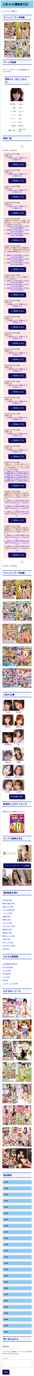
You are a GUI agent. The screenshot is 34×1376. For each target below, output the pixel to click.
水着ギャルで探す (8, 906)
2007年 (6, 1294)
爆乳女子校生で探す (8, 903)
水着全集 (5, 980)
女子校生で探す (7, 900)
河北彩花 (8, 792)
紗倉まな (8, 762)
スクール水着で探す (8, 910)
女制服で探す (6, 916)
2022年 (6, 1201)
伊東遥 (18, 762)
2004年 (6, 1313)
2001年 (6, 1332)
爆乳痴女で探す (7, 929)
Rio (19, 744)
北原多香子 (7, 777)
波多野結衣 (7, 744)
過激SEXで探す (7, 932)
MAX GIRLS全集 (7, 967)
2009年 (6, 1282)
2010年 (6, 1275)
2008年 (6, 1288)
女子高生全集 (6, 974)
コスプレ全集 (6, 970)
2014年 (6, 1250)
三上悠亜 (19, 792)
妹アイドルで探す (8, 942)
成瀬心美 (19, 727)
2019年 (6, 1219)
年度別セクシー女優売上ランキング (13, 811)
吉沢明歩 (19, 712)
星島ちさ (14, 11)
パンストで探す (7, 913)
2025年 (6, 1182)
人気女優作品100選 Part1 (10, 964)
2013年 (6, 1257)
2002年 (6, 1325)
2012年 (6, 1263)
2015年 (6, 1244)
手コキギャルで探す (8, 945)
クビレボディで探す (8, 926)
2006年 (6, 1300)
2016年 (6, 1238)
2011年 (6, 1269)
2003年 (6, 1319)
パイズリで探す (7, 923)
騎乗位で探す (6, 919)
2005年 (6, 1307)
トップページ (6, 11)
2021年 (6, 1207)
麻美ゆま (8, 727)
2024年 (6, 1188)
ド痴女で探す (6, 939)
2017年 (6, 1232)
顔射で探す (5, 949)
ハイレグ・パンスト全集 (10, 983)
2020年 (6, 1213)
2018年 (6, 1226)
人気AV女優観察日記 (15, 4)
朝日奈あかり (19, 777)
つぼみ (8, 712)
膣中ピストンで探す (8, 936)
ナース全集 (5, 977)
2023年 (6, 1194)
